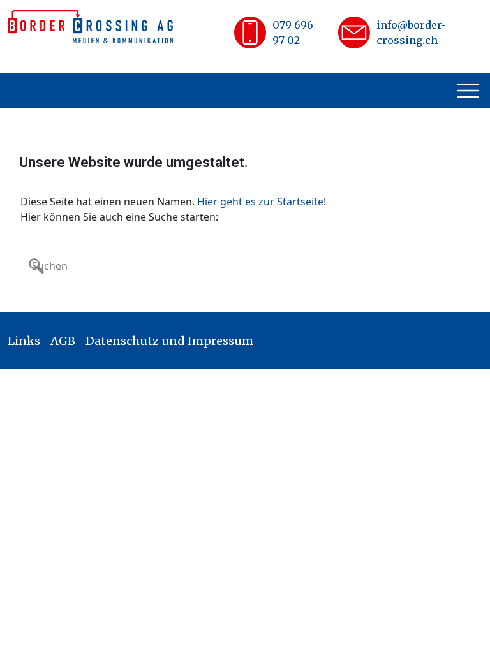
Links (24, 340)
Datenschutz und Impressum (169, 340)
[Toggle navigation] (469, 90)
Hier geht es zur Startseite (260, 201)
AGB (62, 340)
